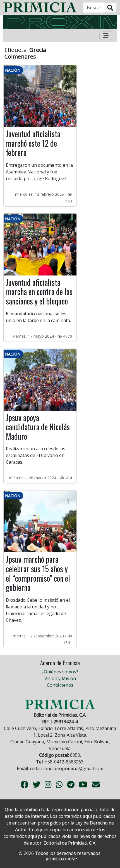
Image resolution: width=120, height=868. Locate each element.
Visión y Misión (60, 678)
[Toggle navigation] (105, 36)
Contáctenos (60, 685)
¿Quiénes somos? (60, 672)
